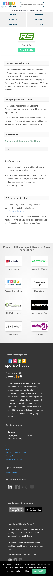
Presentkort (13, 19)
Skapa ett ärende (11, 472)
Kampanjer (39, 19)
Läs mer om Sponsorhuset (15, 452)
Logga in (39, 24)
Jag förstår (39, 571)
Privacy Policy (10, 456)
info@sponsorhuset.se (15, 211)
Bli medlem (13, 24)
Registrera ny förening (13, 459)
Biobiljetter (39, 14)
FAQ (7, 449)
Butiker (13, 14)
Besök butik (26, 50)
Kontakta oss (10, 446)
